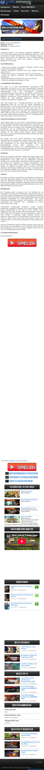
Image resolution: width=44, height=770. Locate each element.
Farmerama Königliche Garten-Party (29, 734)
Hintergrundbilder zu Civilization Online (23, 473)
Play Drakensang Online (29, 500)
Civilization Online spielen (22, 467)
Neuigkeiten (5, 7)
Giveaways (5, 15)
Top (40, 762)
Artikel (16, 11)
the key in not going (10, 717)
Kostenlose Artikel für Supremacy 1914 (29, 656)
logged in (12, 461)
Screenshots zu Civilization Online (23, 477)
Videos (36, 11)
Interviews (25, 11)
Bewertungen (6, 11)
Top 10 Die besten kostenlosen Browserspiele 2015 (28, 679)
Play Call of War (26, 516)
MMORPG (17, 43)
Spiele (16, 7)
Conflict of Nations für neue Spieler (29, 664)
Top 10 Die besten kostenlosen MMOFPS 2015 (29, 688)
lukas (6, 712)
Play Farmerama (26, 491)
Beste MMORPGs (28, 7)
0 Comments (22, 590)
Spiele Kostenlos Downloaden (12, 39)
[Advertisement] (22, 350)
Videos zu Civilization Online (21, 481)
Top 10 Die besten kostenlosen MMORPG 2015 (29, 697)
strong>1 (7, 723)
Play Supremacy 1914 (28, 508)
